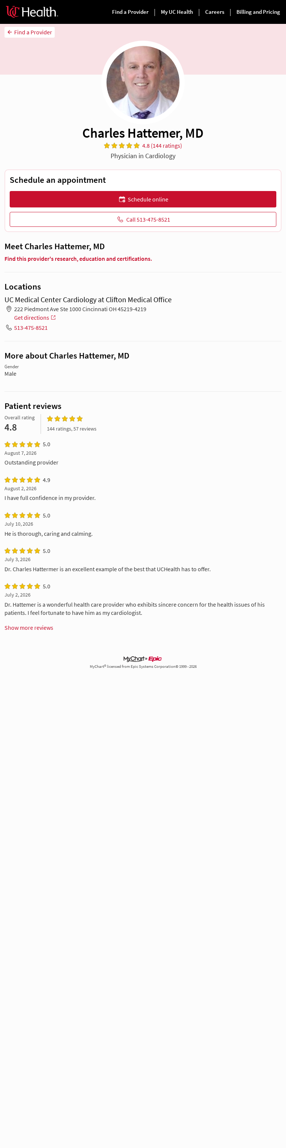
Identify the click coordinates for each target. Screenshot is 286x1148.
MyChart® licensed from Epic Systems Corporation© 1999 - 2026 (143, 666)
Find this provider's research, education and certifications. (78, 258)
